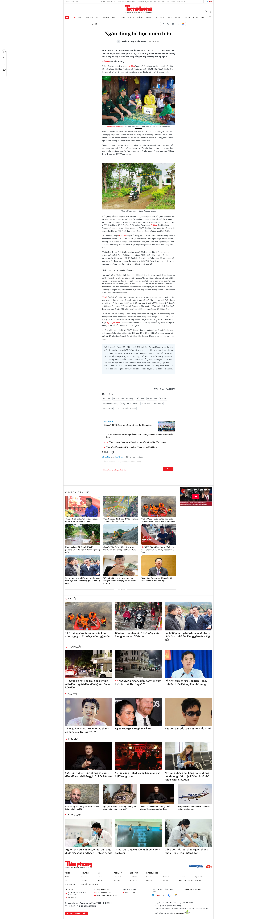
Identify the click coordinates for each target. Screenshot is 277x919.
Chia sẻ (4, 58)
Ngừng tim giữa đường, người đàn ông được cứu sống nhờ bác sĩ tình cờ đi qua (88, 851)
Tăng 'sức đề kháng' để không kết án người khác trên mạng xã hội (81, 520)
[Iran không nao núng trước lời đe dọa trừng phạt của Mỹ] (82, 794)
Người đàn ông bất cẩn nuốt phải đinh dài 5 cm (137, 851)
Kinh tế (80, 17)
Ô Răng (154, 225)
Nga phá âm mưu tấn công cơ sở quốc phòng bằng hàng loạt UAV (119, 807)
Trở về (4, 76)
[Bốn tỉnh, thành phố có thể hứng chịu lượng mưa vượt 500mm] (138, 616)
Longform (134, 873)
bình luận (178, 24)
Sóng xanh (89, 17)
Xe (156, 17)
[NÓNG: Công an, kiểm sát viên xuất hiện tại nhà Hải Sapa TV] (138, 664)
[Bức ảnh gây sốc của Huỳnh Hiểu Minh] (188, 712)
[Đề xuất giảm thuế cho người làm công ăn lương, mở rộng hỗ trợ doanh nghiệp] (120, 565)
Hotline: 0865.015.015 (107, 2)
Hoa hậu (195, 17)
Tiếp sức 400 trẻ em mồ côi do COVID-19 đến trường (128, 425)
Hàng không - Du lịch (186, 880)
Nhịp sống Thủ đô (71, 884)
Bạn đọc (165, 880)
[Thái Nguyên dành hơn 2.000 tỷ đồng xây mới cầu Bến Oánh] (120, 506)
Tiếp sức (106, 61)
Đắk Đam (123, 236)
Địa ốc (98, 17)
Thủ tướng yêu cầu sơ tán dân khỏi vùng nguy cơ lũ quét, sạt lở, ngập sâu (158, 520)
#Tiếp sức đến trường (126, 408)
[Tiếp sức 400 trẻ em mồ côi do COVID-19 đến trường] (166, 426)
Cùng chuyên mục (77, 492)
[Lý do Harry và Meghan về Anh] (138, 712)
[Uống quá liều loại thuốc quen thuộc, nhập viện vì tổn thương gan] (188, 833)
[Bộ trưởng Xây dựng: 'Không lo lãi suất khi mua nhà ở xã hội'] (158, 565)
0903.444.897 (130, 892)
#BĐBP (163, 398)
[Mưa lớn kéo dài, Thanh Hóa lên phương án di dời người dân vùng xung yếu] (82, 534)
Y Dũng (132, 66)
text (168, 24)
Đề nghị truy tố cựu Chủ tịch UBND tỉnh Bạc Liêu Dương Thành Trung (186, 682)
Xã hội (74, 17)
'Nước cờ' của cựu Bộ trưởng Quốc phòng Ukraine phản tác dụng (155, 807)
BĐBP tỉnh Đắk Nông (115, 126)
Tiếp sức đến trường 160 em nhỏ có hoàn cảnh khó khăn (131, 447)
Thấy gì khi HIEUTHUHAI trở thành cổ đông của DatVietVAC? (87, 730)
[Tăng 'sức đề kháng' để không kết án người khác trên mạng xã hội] (82, 506)
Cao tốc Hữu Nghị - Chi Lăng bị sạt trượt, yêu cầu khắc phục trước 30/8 (119, 548)
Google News (183, 24)
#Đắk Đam (152, 398)
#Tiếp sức (158, 403)
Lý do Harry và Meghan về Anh (133, 728)
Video (203, 17)
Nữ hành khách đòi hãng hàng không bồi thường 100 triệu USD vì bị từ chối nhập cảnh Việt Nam (187, 776)
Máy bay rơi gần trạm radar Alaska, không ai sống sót (194, 807)
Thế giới (115, 17)
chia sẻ (163, 24)
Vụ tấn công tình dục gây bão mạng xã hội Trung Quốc (137, 774)
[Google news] (177, 895)
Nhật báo (85, 873)
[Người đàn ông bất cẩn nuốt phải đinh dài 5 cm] (138, 833)
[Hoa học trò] (209, 866)
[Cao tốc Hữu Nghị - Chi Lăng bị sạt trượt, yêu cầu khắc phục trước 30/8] (120, 534)
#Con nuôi (145, 403)
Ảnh (99, 873)
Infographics (152, 873)
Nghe (4, 51)
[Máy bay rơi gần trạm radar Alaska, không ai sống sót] (195, 794)
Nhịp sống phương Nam (89, 884)
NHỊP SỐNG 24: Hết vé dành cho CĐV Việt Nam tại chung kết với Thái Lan (157, 549)
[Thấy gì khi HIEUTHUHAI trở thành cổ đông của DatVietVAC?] (88, 712)
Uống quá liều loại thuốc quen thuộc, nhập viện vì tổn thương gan (186, 851)
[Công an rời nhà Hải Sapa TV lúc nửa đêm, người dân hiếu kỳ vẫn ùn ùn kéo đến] (88, 664)
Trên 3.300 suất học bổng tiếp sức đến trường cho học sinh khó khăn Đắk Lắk (139, 435)
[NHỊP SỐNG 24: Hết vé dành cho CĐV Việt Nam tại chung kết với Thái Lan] (158, 534)
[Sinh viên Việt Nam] (196, 866)
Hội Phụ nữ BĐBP (114, 322)
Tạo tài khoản (120, 457)
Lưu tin (4, 64)
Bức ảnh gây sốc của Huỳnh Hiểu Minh (188, 728)
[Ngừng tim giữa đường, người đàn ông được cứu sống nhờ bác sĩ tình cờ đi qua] (88, 833)
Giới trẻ (122, 17)
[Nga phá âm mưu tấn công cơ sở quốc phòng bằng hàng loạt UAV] (120, 794)
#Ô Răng (140, 398)
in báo (173, 24)
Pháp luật (131, 17)
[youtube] (210, 1)
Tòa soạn (171, 2)
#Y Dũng (106, 398)
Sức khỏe (106, 17)
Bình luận (4, 70)
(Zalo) (110, 892)
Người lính (149, 17)
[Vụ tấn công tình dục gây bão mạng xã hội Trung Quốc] (138, 756)
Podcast (118, 873)
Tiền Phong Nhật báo (126, 2)
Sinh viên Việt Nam (145, 2)
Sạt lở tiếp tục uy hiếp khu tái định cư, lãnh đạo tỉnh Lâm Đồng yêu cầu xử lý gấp (82, 580)
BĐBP (104, 297)
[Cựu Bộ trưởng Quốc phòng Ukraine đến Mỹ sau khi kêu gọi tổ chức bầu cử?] (88, 756)
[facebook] (206, 1)
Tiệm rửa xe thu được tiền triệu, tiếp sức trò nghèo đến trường (137, 442)
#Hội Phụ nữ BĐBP (129, 403)
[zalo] (171, 895)
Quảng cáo (181, 2)
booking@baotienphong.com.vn (107, 895)
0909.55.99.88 (102, 892)
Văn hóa (162, 17)
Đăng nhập (106, 457)
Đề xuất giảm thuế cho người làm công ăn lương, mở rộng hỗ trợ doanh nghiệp (120, 580)
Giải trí (170, 17)
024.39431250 (73, 897)
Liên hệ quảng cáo (102, 890)
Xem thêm (210, 17)
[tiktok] (165, 895)
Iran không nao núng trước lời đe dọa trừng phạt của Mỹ (82, 807)
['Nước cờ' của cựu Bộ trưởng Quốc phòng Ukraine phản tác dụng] (157, 794)
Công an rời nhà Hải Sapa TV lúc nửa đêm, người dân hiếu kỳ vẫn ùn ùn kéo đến (88, 684)
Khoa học (187, 17)
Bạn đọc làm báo (78, 913)
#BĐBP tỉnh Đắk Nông (123, 398)
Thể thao (140, 17)
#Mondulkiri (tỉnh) (110, 403)
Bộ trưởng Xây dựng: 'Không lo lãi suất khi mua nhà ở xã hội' (156, 579)
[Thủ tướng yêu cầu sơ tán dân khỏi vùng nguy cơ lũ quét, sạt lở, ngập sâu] (158, 506)
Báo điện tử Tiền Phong (138, 9)
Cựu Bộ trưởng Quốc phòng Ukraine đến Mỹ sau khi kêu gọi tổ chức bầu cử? (88, 774)
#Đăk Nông (108, 408)
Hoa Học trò (159, 2)
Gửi (168, 469)
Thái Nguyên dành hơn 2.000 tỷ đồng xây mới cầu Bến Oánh (120, 520)
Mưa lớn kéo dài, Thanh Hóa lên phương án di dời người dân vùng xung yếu (82, 549)
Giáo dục (178, 17)
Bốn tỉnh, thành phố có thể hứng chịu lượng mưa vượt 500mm (137, 634)
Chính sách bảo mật (193, 890)
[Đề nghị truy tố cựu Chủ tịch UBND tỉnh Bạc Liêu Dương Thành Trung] (188, 664)
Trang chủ (67, 17)
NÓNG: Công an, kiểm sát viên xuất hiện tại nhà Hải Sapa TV (138, 682)
